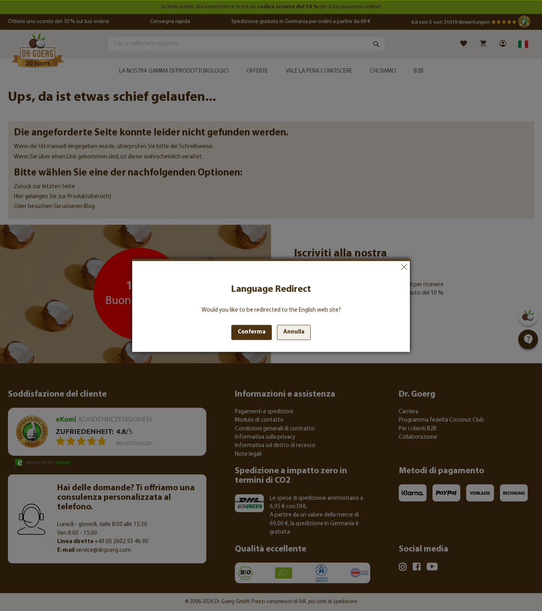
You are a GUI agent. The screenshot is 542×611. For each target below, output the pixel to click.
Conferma (251, 332)
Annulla (404, 267)
